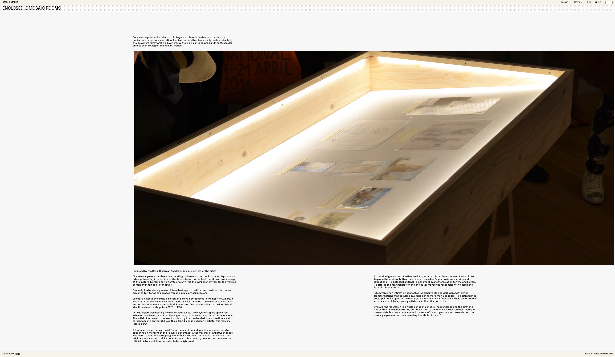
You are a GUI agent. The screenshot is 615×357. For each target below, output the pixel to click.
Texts (577, 3)
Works (564, 3)
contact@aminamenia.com (602, 354)
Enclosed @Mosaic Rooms (31, 8)
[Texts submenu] (581, 2)
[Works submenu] (569, 2)
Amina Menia (10, 2)
